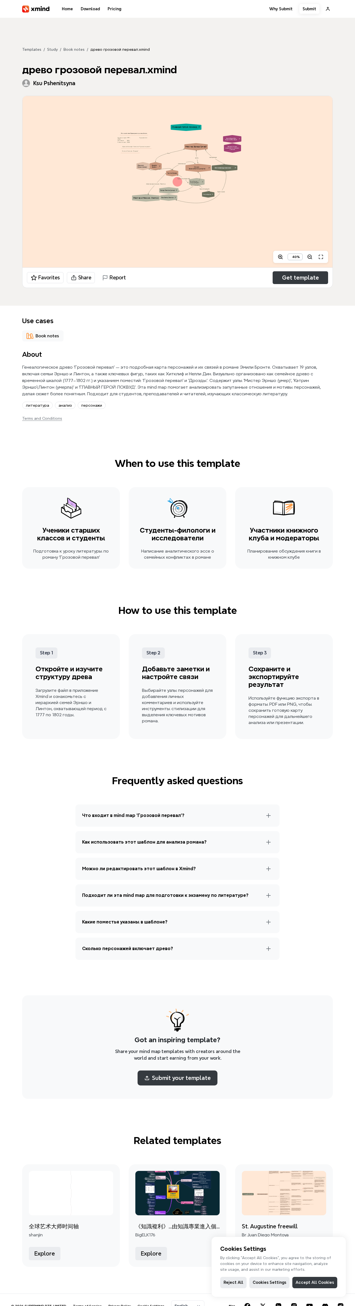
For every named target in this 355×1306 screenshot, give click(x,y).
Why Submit (281, 9)
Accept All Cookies (315, 1282)
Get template (300, 278)
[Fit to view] (321, 257)
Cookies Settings (269, 1282)
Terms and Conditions (42, 418)
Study (52, 49)
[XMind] (36, 9)
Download (90, 9)
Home (67, 9)
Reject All (233, 1282)
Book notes (74, 49)
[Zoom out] (310, 257)
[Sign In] (328, 9)
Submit (309, 9)
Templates (31, 49)
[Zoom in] (280, 257)
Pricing (114, 9)
